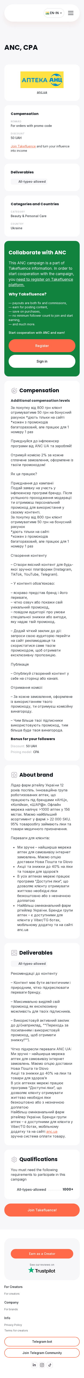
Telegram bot (42, 1341)
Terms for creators (16, 1330)
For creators (12, 1293)
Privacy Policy (13, 1324)
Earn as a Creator (42, 1253)
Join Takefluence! (42, 1210)
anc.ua (42, 92)
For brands (11, 1309)
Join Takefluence (23, 146)
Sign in (42, 361)
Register (42, 346)
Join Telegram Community (42, 1353)
